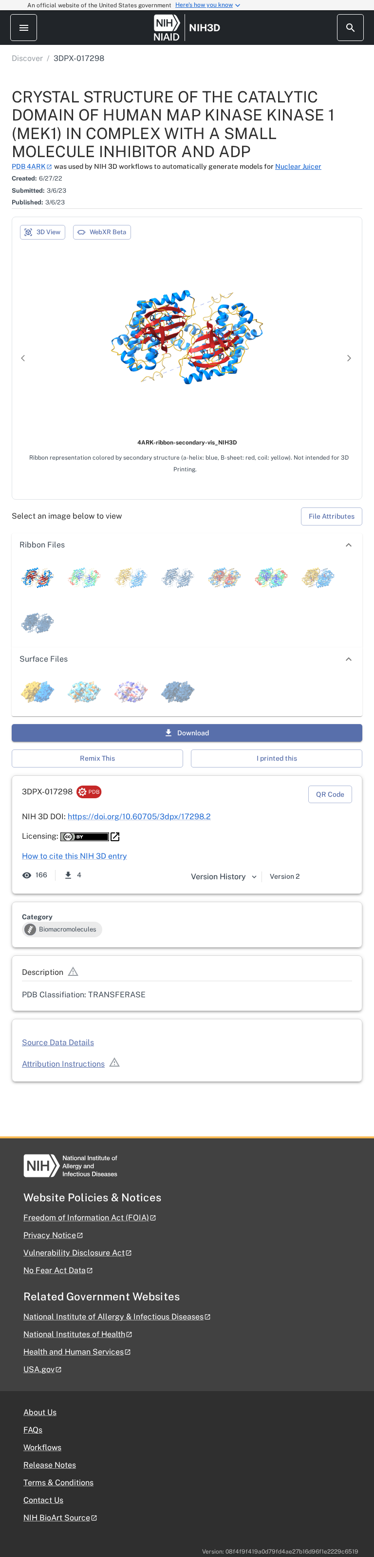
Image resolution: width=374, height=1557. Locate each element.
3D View (48, 232)
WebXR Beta (108, 232)
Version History (218, 876)
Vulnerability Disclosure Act (74, 1252)
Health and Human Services (73, 1351)
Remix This (97, 758)
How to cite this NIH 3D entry (74, 856)
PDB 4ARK (29, 166)
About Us (39, 1412)
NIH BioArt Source (56, 1517)
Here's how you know (204, 4)
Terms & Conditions (58, 1482)
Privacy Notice (49, 1235)
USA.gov (39, 1369)
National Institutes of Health (74, 1334)
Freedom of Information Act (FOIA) (86, 1217)
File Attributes (332, 516)
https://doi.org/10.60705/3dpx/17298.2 (139, 816)
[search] (350, 27)
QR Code (330, 794)
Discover (27, 58)
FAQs (32, 1430)
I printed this (277, 758)
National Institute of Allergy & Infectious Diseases (113, 1316)
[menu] (23, 27)
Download (193, 733)
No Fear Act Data (54, 1270)
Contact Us (43, 1500)
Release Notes (49, 1465)
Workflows (42, 1447)
